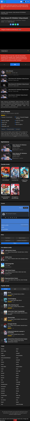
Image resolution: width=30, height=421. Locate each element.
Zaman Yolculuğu (24, 279)
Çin (5, 124)
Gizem (14, 279)
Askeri (17, 348)
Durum (22, 238)
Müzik (17, 377)
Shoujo (17, 391)
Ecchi (2, 359)
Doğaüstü (3, 355)
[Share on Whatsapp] (15, 24)
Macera (23, 252)
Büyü (17, 351)
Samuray (3, 388)
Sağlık (17, 386)
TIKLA (2, 8)
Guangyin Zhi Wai (12, 324)
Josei (17, 368)
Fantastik (19, 252)
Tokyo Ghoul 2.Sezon (10, 270)
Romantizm (10, 314)
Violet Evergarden (9, 263)
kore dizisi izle (3, 418)
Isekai (19, 340)
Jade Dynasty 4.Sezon (10, 250)
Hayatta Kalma (19, 366)
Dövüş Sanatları (10, 129)
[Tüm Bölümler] (15, 64)
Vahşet (2, 402)
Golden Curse (8, 257)
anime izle (9, 418)
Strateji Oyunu (4, 395)
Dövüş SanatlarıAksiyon (6, 357)
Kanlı (22, 271)
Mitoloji (2, 377)
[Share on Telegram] (18, 24)
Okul (2, 379)
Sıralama (21, 240)
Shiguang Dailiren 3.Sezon (11, 278)
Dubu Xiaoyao (11, 21)
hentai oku (14, 418)
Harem (17, 364)
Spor (17, 393)
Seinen (10, 273)
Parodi (2, 382)
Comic (2, 353)
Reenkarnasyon (11, 341)
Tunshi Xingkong (12, 298)
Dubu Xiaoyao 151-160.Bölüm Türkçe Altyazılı (20, 154)
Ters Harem (3, 399)
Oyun (17, 379)
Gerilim (16, 258)
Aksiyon (3, 129)
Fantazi (16, 271)
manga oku (25, 418)
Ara (15, 243)
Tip (7, 240)
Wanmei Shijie (11, 317)
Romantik (18, 384)
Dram (9, 265)
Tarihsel (26, 252)
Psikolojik (23, 258)
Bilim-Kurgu (16, 300)
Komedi (18, 129)
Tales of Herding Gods (13, 305)
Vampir (17, 402)
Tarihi (2, 397)
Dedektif (17, 353)
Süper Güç (18, 279)
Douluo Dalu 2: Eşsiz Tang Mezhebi (16, 311)
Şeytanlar (3, 391)
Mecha (17, 375)
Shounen (16, 341)
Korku (19, 258)
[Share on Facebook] (11, 24)
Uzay (17, 399)
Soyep (7, 120)
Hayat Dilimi (3, 366)
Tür (7, 238)
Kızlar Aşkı (18, 371)
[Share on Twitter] (13, 24)
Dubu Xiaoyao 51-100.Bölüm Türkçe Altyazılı (20, 145)
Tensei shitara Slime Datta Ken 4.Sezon (17, 339)
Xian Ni (9, 292)
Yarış (2, 404)
